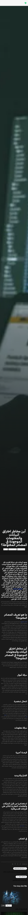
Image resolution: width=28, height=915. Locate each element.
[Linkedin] (12, 864)
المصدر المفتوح (24, 621)
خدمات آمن (22, 826)
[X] (17, 864)
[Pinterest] (15, 864)
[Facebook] (20, 864)
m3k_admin (21, 549)
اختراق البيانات (17, 588)
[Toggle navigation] (5, 3)
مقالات (5, 549)
